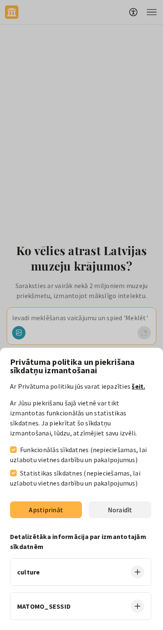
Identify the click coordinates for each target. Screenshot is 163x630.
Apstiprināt (46, 510)
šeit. (138, 386)
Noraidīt (120, 510)
